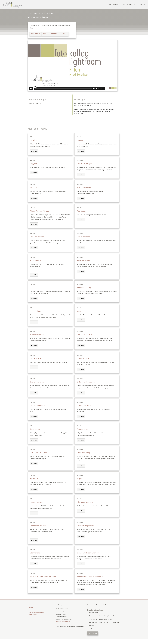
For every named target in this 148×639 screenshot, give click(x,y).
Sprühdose (34, 478)
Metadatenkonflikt (37, 335)
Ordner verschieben (84, 405)
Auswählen (81, 140)
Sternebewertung (36, 502)
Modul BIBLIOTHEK (84, 335)
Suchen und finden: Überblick (88, 553)
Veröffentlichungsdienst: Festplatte (90, 576)
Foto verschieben (83, 237)
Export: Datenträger (84, 164)
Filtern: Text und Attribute (39, 211)
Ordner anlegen (36, 358)
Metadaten (81, 311)
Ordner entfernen (83, 358)
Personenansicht (83, 429)
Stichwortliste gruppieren (86, 526)
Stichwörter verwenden (38, 526)
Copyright (33, 164)
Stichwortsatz (35, 553)
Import (32, 287)
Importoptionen (36, 311)
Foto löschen (82, 211)
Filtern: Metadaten (38, 17)
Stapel (79, 478)
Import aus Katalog (84, 287)
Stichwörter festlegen (85, 502)
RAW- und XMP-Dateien (39, 453)
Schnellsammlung (83, 453)
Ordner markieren (37, 382)
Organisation (35, 429)
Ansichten (34, 140)
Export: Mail (34, 187)
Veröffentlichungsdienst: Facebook (43, 576)
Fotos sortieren (36, 260)
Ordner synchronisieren (86, 382)
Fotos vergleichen (83, 260)
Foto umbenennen (37, 237)
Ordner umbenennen (38, 405)
